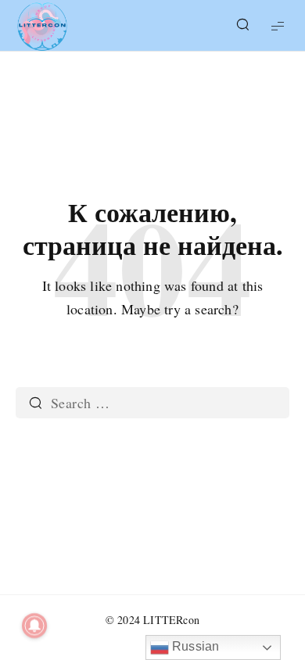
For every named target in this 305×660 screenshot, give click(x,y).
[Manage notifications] (34, 625)
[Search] (35, 402)
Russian (194, 646)
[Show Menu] (277, 25)
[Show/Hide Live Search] (242, 25)
